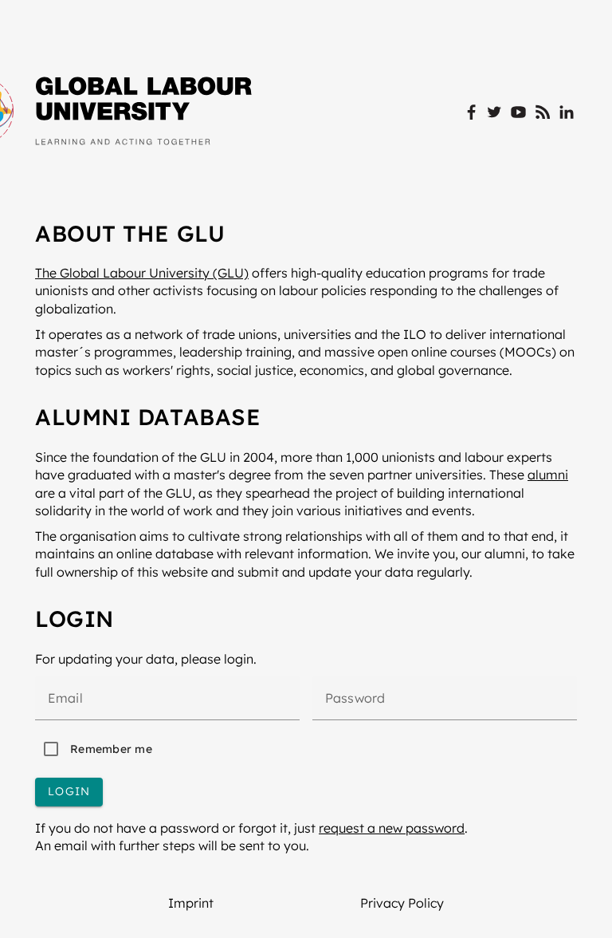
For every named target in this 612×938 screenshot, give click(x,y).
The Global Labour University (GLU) (142, 273)
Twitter (494, 112)
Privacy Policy (402, 903)
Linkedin (566, 112)
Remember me (111, 749)
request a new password (392, 828)
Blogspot (542, 112)
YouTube (518, 112)
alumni (548, 475)
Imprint (191, 903)
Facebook (470, 112)
